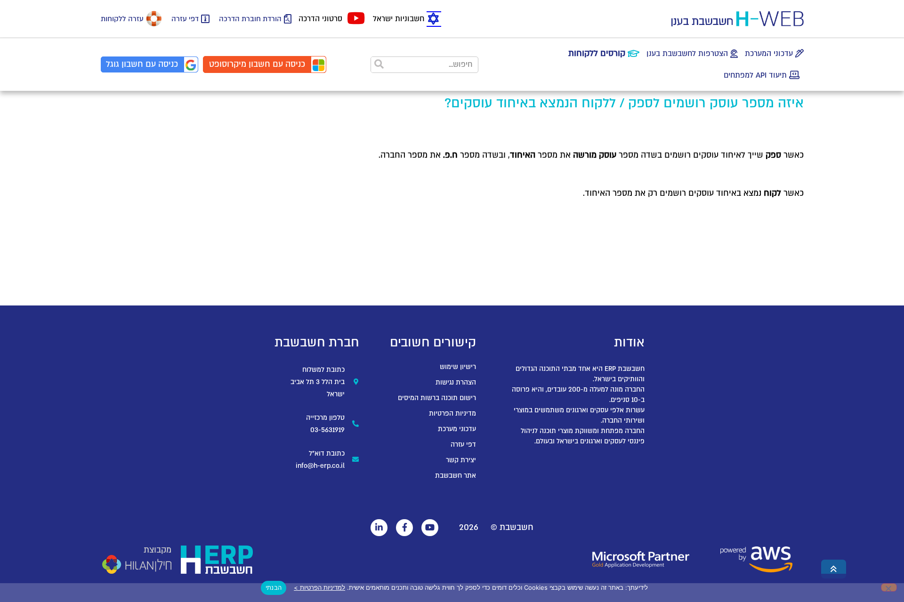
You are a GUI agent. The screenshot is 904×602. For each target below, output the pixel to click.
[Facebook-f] (404, 527)
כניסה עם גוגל (142, 64)
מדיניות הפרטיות (452, 413)
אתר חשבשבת (455, 475)
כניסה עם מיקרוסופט (257, 64)
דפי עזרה (185, 19)
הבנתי (274, 587)
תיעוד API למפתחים (755, 75)
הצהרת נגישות (456, 382)
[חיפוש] (379, 64)
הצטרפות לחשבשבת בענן (687, 53)
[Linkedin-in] (379, 527)
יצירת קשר (461, 460)
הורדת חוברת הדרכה (250, 19)
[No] (889, 587)
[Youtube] (429, 527)
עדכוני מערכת (457, 429)
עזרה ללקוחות (122, 19)
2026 (468, 527)
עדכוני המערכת (769, 53)
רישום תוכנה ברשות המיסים (437, 397)
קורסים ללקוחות (596, 53)
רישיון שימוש (458, 366)
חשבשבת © (512, 527)
